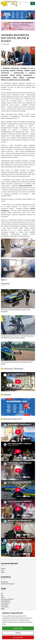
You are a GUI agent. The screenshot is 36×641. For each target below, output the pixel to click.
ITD (2, 593)
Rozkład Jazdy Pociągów (7, 583)
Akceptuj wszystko (18, 628)
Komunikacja (4, 582)
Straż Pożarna (5, 606)
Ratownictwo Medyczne (7, 599)
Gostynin (3, 568)
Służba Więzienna (5, 601)
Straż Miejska (4, 604)
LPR (2, 595)
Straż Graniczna (5, 603)
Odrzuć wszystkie (18, 637)
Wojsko (3, 608)
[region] (18, 625)
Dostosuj (18, 633)
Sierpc (2, 572)
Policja (2, 597)
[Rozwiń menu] (32, 3)
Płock (5, 280)
